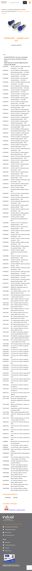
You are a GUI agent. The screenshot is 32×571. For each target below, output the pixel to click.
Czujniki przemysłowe (14, 9)
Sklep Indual (8, 532)
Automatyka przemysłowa (11, 526)
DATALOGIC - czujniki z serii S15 (17, 509)
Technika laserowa (9, 535)
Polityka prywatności (10, 545)
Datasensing (11, 11)
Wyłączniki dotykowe (10, 529)
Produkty (4, 9)
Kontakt (7, 547)
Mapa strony (8, 550)
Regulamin (7, 542)
